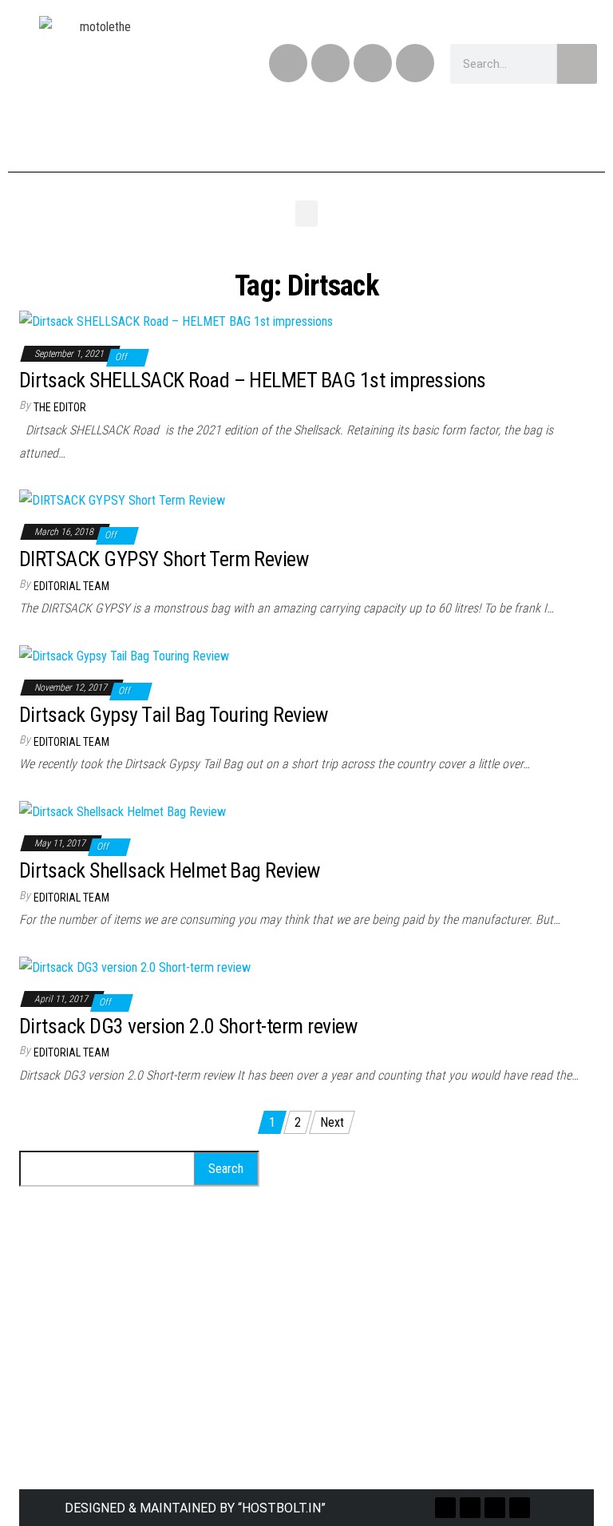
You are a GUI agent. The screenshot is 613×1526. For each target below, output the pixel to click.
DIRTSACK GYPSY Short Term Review (163, 559)
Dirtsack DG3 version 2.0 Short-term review (188, 1026)
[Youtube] (415, 63)
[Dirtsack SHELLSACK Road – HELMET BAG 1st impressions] (176, 321)
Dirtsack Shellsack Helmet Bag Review (169, 870)
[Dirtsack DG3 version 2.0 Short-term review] (135, 966)
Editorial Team (71, 586)
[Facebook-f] (288, 63)
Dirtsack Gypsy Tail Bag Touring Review (173, 715)
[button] (306, 213)
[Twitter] (330, 63)
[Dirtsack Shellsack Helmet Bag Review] (122, 810)
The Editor (60, 407)
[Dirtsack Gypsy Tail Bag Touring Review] (124, 655)
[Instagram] (373, 63)
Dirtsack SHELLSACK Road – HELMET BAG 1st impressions (252, 380)
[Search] (577, 64)
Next (332, 1122)
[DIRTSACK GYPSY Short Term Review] (122, 499)
